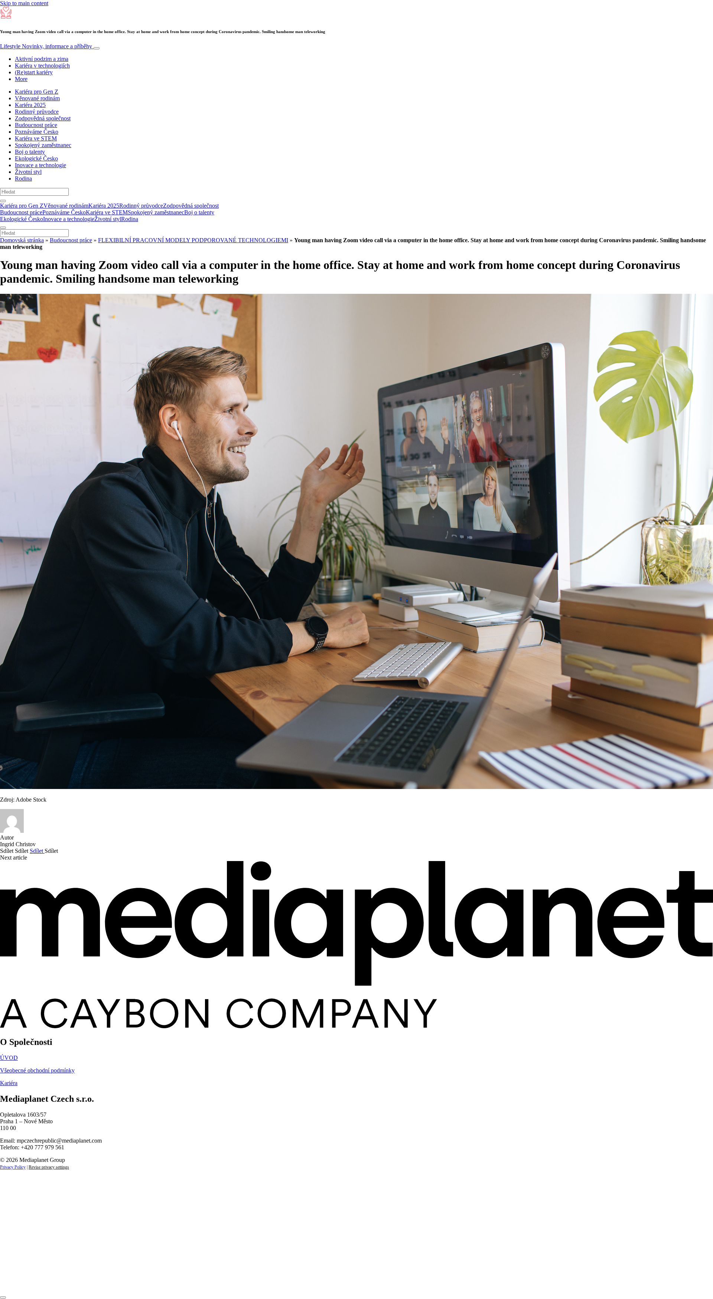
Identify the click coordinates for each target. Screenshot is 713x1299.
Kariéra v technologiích (42, 65)
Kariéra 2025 (30, 105)
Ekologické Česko (36, 158)
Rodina (23, 178)
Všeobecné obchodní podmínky (37, 1070)
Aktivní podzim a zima (41, 59)
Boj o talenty (30, 152)
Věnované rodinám (37, 98)
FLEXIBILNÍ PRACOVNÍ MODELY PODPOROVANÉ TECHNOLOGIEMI (193, 240)
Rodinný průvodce (37, 111)
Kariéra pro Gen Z (36, 91)
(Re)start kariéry (34, 72)
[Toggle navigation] (97, 48)
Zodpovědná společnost (43, 118)
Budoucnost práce (36, 125)
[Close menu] (3, 228)
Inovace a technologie (40, 165)
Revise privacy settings (49, 1167)
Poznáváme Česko (36, 132)
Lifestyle (46, 46)
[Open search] (3, 201)
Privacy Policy (13, 1167)
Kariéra (8, 1083)
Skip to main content (24, 3)
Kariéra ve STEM (36, 138)
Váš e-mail (23, 1254)
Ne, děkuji (152, 1279)
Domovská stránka (22, 240)
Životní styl (28, 172)
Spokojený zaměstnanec (43, 145)
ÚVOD (9, 1058)
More (21, 79)
